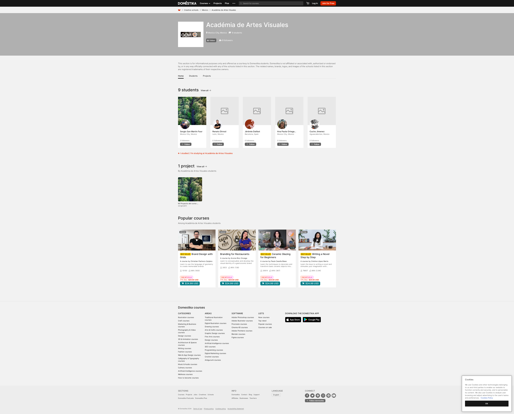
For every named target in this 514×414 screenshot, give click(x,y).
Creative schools (191, 10)
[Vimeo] (328, 395)
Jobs (195, 395)
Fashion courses (185, 352)
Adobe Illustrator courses (242, 321)
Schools (211, 395)
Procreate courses (239, 324)
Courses (181, 395)
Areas (208, 313)
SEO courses (210, 347)
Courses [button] (204, 3)
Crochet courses (212, 357)
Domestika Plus (201, 398)
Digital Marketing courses (215, 353)
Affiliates (235, 398)
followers (184, 140)
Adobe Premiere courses (242, 331)
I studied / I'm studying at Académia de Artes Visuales (206, 153)
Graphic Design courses (215, 333)
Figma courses (238, 337)
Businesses (244, 398)
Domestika (236, 395)
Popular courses (265, 324)
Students (193, 76)
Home (181, 76)
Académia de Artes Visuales (247, 24)
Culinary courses (185, 368)
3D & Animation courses (188, 339)
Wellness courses (185, 374)
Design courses (184, 336)
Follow (212, 40)
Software (237, 313)
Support (257, 395)
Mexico (205, 10)
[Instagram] (323, 395)
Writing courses (184, 348)
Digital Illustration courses (215, 323)
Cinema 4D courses (240, 327)
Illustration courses (186, 317)
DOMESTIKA (187, 3)
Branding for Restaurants (234, 254)
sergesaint (182, 206)
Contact (244, 395)
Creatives (202, 395)
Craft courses (183, 321)
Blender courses (238, 334)
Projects (217, 3)
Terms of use (197, 409)
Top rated (262, 321)
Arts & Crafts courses (214, 330)
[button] (233, 3)
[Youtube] (334, 395)
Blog (250, 395)
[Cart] (308, 3)
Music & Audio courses (187, 364)
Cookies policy (220, 409)
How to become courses (188, 378)
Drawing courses (212, 327)
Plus (227, 3)
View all (205, 90)
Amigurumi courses (213, 360)
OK (486, 404)
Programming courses (214, 350)
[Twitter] (312, 395)
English (276, 395)
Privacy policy (209, 409)
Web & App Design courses (189, 355)
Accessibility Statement (236, 409)
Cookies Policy (487, 398)
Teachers (253, 398)
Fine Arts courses (212, 337)
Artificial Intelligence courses (190, 371)
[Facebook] (307, 395)
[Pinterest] (318, 395)
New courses (263, 317)
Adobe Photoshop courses (243, 317)
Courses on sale (265, 327)
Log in (315, 3)
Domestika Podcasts (186, 398)
